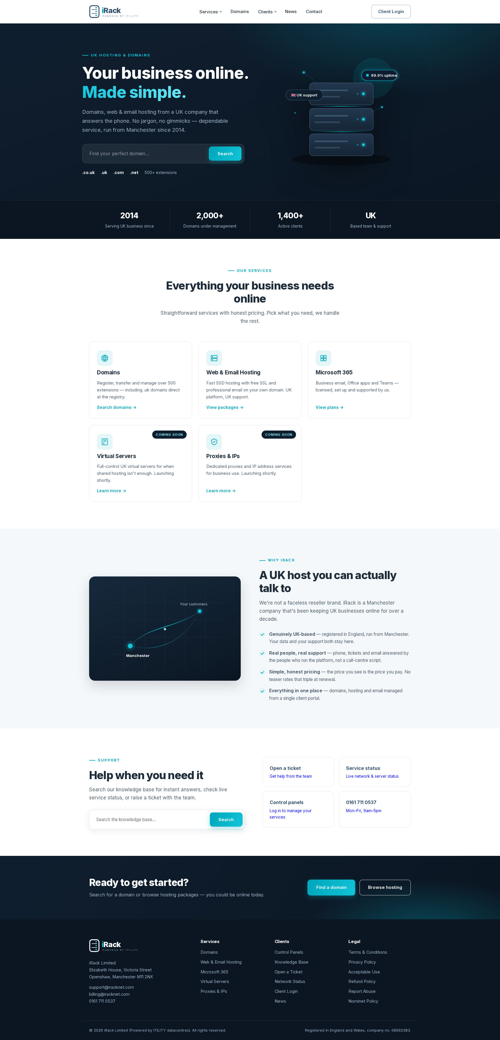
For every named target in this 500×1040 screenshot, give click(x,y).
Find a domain (331, 887)
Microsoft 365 (214, 971)
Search (225, 153)
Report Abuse (362, 991)
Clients (265, 11)
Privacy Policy (362, 962)
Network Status (290, 981)
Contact (314, 11)
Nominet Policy (363, 1001)
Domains (240, 11)
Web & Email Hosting (221, 962)
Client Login (391, 11)
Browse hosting (385, 887)
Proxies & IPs (214, 991)
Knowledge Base (291, 962)
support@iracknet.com (111, 987)
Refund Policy (362, 981)
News (291, 11)
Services (208, 11)
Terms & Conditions (367, 952)
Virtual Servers (215, 981)
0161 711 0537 (102, 1001)
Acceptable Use (364, 971)
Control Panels (289, 952)
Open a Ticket (288, 971)
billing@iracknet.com (109, 994)
